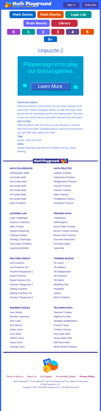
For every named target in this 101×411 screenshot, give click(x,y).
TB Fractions (60, 276)
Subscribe (90, 4)
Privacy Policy (87, 376)
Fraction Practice (62, 190)
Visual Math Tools (63, 338)
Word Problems (18, 203)
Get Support (46, 376)
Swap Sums (16, 342)
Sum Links (15, 321)
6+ (50, 39)
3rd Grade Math (18, 186)
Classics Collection (20, 222)
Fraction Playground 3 (21, 297)
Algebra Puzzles (62, 316)
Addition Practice (62, 173)
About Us (31, 376)
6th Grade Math (18, 199)
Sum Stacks (16, 312)
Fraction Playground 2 (21, 284)
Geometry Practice (63, 203)
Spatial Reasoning (19, 231)
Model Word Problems (65, 346)
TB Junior (59, 263)
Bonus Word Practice (65, 235)
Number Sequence (19, 316)
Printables (59, 289)
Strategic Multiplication (65, 321)
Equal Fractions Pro (20, 280)
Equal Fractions (18, 276)
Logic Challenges (19, 218)
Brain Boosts (36, 23)
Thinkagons (60, 218)
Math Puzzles (17, 226)
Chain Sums (16, 329)
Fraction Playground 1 (21, 271)
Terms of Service (15, 376)
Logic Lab (78, 14)
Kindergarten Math (19, 173)
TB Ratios (59, 280)
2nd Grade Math (18, 181)
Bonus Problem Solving (66, 231)
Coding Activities (18, 235)
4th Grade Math (18, 190)
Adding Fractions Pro (21, 293)
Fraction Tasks (61, 325)
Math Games (23, 14)
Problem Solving (62, 329)
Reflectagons (60, 222)
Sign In (71, 4)
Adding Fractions (18, 289)
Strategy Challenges (20, 239)
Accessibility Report (66, 376)
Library (64, 23)
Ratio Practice (61, 194)
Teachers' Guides (63, 312)
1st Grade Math (18, 177)
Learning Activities (19, 248)
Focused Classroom (64, 239)
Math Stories (50, 14)
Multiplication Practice (65, 181)
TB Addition (60, 267)
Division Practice (62, 186)
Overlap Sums (17, 346)
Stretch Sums (17, 338)
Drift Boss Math (62, 342)
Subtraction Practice (64, 177)
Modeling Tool (61, 284)
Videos (57, 293)
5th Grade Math (18, 194)
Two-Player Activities (20, 243)
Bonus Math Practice (64, 226)
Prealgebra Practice (64, 199)
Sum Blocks (16, 325)
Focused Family (62, 243)
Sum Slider (15, 334)
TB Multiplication (62, 271)
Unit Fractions (17, 263)
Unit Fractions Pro (19, 267)
